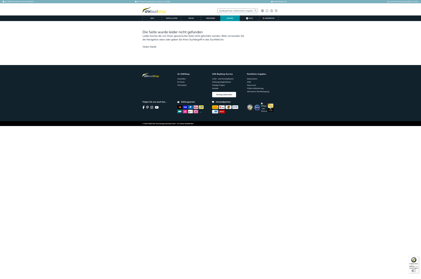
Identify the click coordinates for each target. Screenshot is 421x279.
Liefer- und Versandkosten (223, 79)
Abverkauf (270, 18)
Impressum (251, 85)
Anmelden (181, 79)
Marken (230, 18)
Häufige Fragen (218, 85)
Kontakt (215, 88)
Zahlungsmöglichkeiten (221, 82)
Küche (191, 18)
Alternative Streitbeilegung (258, 91)
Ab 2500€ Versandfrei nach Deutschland (19, 1)
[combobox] (237, 11)
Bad (152, 18)
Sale (251, 18)
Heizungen (210, 18)
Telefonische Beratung (398, 2)
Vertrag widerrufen (224, 94)
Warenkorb (182, 85)
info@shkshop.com (280, 2)
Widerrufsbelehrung (255, 88)
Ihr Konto (181, 82)
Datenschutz (252, 79)
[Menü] (417, 257)
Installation (171, 18)
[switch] (414, 270)
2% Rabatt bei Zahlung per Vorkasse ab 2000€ (153, 2)
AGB (249, 82)
